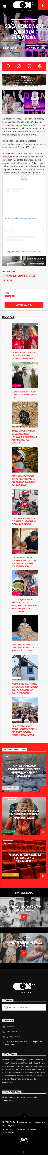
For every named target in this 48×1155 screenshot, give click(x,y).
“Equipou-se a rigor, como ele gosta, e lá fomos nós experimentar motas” (24, 521)
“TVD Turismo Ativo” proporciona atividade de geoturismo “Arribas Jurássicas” (24, 770)
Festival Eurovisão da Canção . (16, 125)
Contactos (9, 1132)
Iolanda (5, 156)
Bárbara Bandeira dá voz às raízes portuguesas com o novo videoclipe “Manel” (25, 647)
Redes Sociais (29, 22)
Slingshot (10, 1125)
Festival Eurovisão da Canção (19, 276)
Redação (22, 47)
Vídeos (33, 1129)
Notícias (16, 22)
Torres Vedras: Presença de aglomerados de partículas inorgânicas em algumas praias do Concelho (24, 437)
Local (6, 756)
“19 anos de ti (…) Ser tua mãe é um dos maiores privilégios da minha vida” (24, 355)
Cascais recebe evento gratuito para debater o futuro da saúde (24, 814)
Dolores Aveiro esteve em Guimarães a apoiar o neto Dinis (24, 394)
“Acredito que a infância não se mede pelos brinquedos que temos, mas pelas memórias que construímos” (24, 605)
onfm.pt (10, 1027)
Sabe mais (7, 1082)
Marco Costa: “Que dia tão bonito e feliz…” (25, 908)
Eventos (21, 1129)
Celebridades (10, 800)
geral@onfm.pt (13, 1037)
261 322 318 (12, 1032)
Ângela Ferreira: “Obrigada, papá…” (24, 944)
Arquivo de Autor (24, 304)
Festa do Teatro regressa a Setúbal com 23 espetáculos (25, 858)
